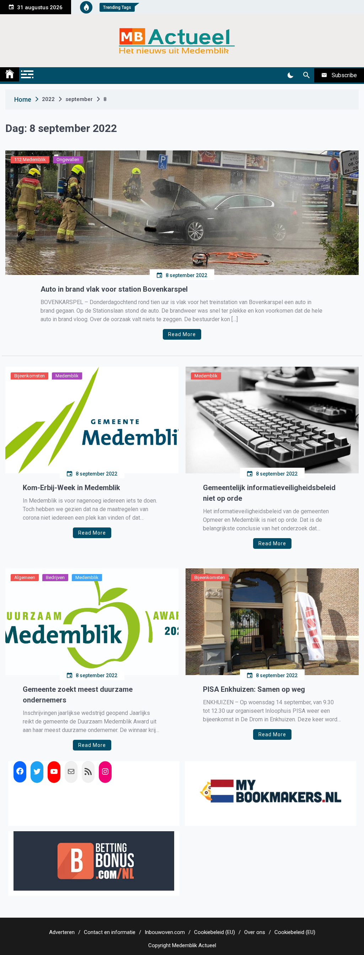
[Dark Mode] (290, 75)
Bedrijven (55, 577)
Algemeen (24, 577)
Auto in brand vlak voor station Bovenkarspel (114, 289)
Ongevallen (68, 159)
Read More (182, 334)
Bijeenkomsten (29, 375)
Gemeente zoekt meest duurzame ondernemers (78, 694)
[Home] (9, 74)
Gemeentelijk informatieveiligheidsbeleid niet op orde (269, 493)
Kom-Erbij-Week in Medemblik (71, 487)
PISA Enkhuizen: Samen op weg (254, 689)
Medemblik (67, 375)
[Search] (306, 75)
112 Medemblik (30, 159)
